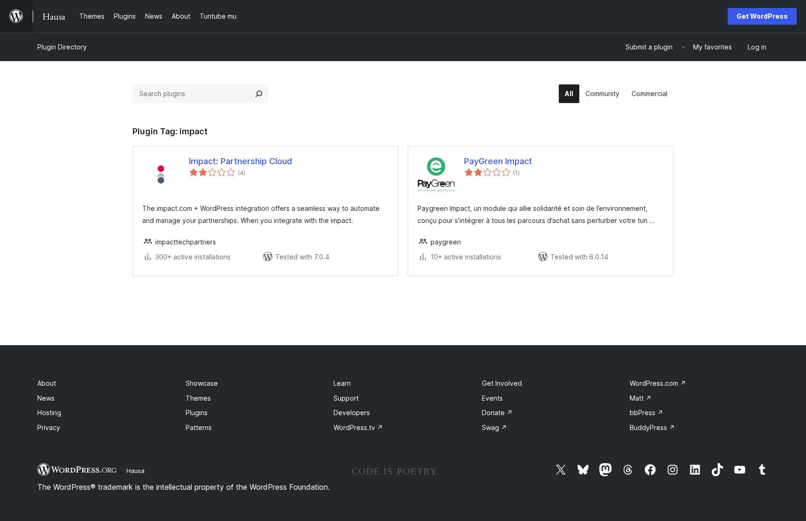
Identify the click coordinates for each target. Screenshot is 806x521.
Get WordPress (762, 16)
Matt (641, 398)
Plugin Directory (62, 47)
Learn (342, 383)
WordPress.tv (358, 427)
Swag (494, 427)
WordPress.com (658, 383)
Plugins (197, 413)
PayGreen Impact (498, 161)
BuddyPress (652, 427)
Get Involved (502, 383)
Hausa (135, 470)
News (46, 398)
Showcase (202, 383)
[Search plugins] (259, 93)
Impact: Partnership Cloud (240, 161)
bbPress (646, 413)
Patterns (199, 427)
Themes (198, 398)
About (46, 383)
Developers (352, 413)
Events (492, 398)
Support (346, 398)
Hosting (49, 413)
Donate (497, 413)
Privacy (48, 427)
